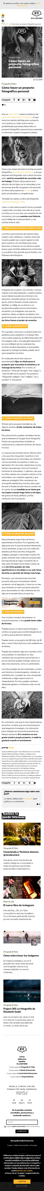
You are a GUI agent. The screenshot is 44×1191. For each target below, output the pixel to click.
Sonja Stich (13, 114)
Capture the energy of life (13, 202)
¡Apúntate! (22, 1131)
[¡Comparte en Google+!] (24, 100)
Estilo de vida (8, 901)
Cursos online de (22, 1067)
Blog (8, 24)
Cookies (10, 1145)
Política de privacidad (21, 1145)
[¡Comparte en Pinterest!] (29, 100)
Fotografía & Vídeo (9, 84)
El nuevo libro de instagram (18, 905)
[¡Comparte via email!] (34, 100)
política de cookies (25, 1171)
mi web (27, 191)
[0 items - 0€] (3, 16)
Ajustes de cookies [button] (22, 1186)
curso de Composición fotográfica (17, 117)
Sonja (11, 748)
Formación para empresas (22, 1089)
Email (22, 1103)
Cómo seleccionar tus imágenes (21, 956)
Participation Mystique (23, 172)
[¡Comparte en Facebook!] (14, 100)
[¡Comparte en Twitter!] (19, 100)
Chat (29, 1103)
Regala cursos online (22, 1086)
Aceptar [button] (22, 1181)
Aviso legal (33, 1145)
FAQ (14, 1103)
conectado (28, 799)
